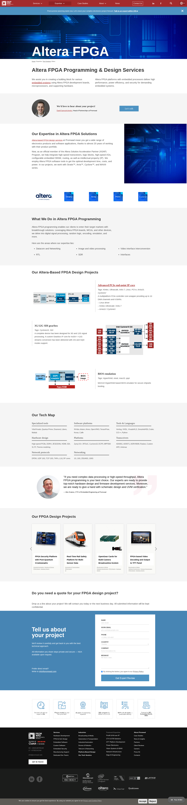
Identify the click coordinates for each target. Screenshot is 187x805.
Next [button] (156, 548)
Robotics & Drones (49, 567)
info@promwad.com (47, 671)
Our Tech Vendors (85, 755)
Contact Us (138, 3)
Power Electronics (112, 745)
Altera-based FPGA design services (47, 140)
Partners (137, 742)
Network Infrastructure (114, 752)
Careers (136, 749)
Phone (103, 635)
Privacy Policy (138, 671)
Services (36, 3)
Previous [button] (31, 548)
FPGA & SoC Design (60, 739)
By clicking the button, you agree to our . (123, 671)
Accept (142, 801)
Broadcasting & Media (102, 567)
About (101, 3)
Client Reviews (139, 745)
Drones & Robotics (84, 745)
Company (105, 648)
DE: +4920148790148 (36, 748)
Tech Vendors (47, 61)
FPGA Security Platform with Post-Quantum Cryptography (46, 559)
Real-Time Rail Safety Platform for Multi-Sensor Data (77, 559)
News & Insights (139, 739)
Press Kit (137, 752)
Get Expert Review (125, 678)
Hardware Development (61, 735)
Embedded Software (60, 742)
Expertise (59, 3)
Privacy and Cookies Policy (92, 801)
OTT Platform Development (115, 742)
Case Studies (83, 3)
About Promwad (140, 732)
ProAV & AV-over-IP (112, 735)
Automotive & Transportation (72, 567)
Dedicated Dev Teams (61, 755)
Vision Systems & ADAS (114, 748)
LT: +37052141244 (35, 750)
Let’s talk (129, 108)
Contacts (137, 755)
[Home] (7, 3)
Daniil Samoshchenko (64, 110)
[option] (44, 196)
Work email (106, 627)
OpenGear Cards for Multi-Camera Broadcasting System (108, 559)
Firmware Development (102, 569)
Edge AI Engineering (113, 755)
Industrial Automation (38, 567)
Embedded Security (60, 749)
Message (105, 655)
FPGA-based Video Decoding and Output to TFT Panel (140, 559)
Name (103, 620)
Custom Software (59, 745)
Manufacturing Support (61, 752)
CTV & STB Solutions (113, 739)
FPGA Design (36, 569)
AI (65, 570)
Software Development (134, 569)
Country (105, 642)
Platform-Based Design (86, 752)
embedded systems (41, 82)
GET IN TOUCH (38, 762)
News (117, 3)
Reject (152, 801)
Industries (82, 732)
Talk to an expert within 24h (125, 11)
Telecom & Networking (86, 749)
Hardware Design (45, 569)
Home (33, 61)
